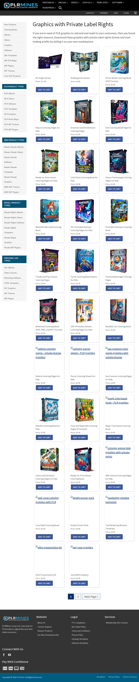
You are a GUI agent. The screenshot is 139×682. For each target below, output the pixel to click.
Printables (48, 2)
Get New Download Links (48, 635)
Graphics (87, 2)
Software (117, 2)
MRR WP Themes (12, 187)
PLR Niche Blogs (11, 119)
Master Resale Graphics (10, 179)
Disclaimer (101, 677)
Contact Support (44, 626)
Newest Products (45, 631)
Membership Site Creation (117, 622)
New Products (10, 24)
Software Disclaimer (80, 643)
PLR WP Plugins (11, 129)
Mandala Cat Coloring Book (118, 326)
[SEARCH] (60, 7)
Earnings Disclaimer (80, 639)
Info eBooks (9, 268)
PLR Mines (21, 677)
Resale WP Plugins (12, 247)
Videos (74, 2)
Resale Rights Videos (13, 217)
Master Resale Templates (10, 169)
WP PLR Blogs (10, 60)
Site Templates (10, 55)
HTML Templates (11, 283)
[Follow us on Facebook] (5, 655)
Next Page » (91, 597)
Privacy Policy (77, 635)
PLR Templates (10, 109)
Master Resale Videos (13, 152)
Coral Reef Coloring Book (47, 525)
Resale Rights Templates (10, 230)
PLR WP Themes (11, 124)
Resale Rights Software (14, 223)
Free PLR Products (12, 76)
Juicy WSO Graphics (80, 574)
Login (126, 13)
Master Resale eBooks (14, 147)
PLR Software (10, 104)
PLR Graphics (10, 114)
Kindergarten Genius (80, 78)
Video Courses (10, 273)
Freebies (104, 13)
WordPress (48, 8)
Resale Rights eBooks (13, 212)
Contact (90, 13)
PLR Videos (9, 99)
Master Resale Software (10, 159)
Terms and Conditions (81, 631)
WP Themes (9, 71)
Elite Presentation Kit (46, 574)
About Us (41, 622)
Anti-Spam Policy (79, 626)
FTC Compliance (78, 622)
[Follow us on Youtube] (10, 655)
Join (116, 13)
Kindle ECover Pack (79, 525)
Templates (102, 2)
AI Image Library (43, 78)
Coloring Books (10, 30)
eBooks (62, 2)
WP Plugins (9, 66)
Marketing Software (12, 278)
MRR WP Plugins (11, 192)
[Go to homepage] (21, 5)
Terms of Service (130, 677)
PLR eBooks (9, 93)
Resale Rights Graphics (10, 240)
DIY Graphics (10, 288)
